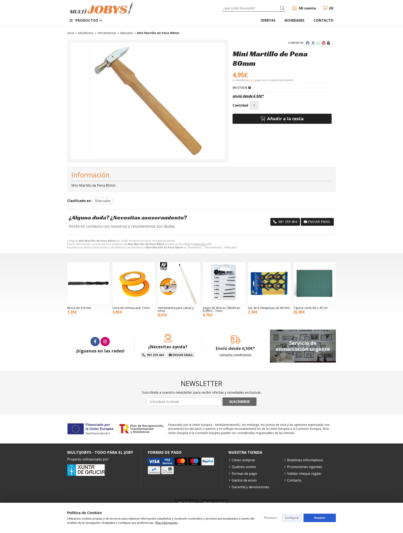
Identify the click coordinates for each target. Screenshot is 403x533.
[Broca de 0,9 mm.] (88, 283)
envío (251, 80)
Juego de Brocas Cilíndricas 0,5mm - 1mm (221, 309)
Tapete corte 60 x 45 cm (310, 308)
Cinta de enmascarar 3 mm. (131, 308)
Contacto (294, 480)
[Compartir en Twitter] (313, 43)
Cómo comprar (243, 460)
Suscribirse (239, 401)
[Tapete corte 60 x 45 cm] (314, 283)
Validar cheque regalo (304, 473)
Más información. (166, 522)
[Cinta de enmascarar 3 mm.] (134, 283)
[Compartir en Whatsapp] (318, 43)
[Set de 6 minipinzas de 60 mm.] (269, 283)
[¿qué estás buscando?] (253, 8)
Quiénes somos (244, 466)
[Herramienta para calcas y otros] (179, 283)
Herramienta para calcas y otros (176, 309)
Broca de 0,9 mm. (79, 308)
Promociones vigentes (304, 466)
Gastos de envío (244, 480)
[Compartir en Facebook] (308, 43)
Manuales (200, 244)
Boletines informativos (305, 460)
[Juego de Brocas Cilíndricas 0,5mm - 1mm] (224, 283)
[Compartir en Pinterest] (323, 43)
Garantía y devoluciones (250, 487)
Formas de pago (244, 473)
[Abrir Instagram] (105, 341)
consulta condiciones (235, 355)
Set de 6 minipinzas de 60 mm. (269, 308)
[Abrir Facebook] (95, 341)
